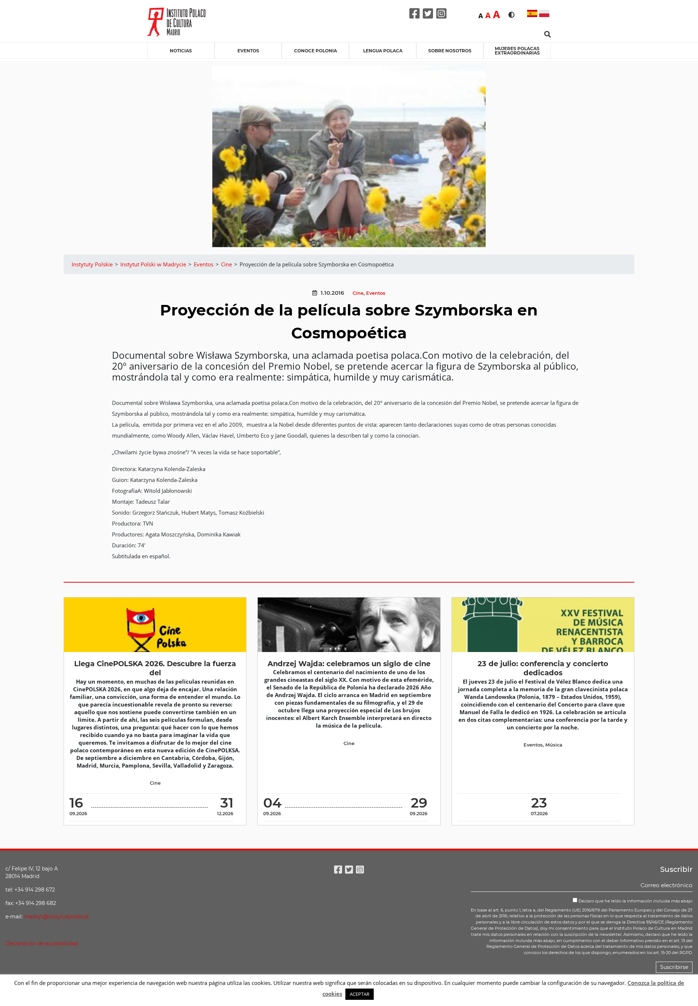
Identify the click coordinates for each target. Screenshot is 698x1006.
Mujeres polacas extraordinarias (517, 51)
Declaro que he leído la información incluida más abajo (635, 901)
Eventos (248, 50)
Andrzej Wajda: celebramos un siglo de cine (349, 663)
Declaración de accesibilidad (41, 943)
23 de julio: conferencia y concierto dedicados (543, 668)
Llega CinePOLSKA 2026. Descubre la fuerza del (155, 668)
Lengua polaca (382, 50)
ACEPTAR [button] (359, 994)
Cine (358, 293)
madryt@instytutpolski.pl (56, 916)
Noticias (181, 50)
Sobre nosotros (450, 50)
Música (553, 745)
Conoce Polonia (315, 50)
